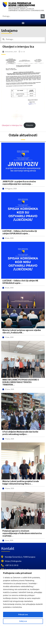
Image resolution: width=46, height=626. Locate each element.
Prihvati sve (23, 614)
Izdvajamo (9, 30)
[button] (23, 23)
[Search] (43, 16)
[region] (23, 597)
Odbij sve (23, 621)
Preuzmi (29, 125)
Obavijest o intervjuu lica (12, 125)
